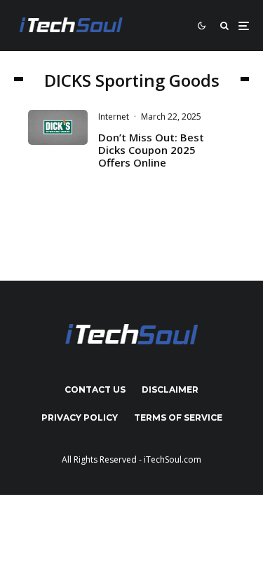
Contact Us (95, 389)
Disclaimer (170, 389)
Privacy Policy (79, 417)
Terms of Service (178, 417)
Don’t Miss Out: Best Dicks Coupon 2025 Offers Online (151, 150)
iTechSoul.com (172, 459)
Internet (113, 116)
